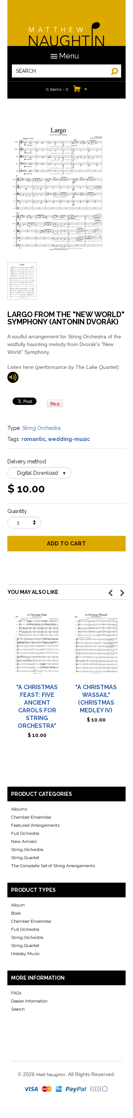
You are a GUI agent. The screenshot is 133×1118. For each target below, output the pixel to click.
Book (16, 913)
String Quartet (25, 857)
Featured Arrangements (35, 825)
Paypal (77, 1089)
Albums (19, 809)
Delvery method (26, 461)
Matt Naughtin (66, 29)
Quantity (17, 511)
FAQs (16, 993)
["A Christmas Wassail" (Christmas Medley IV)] (96, 646)
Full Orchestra (25, 833)
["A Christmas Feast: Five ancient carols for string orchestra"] (37, 646)
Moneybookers (99, 1089)
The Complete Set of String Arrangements (53, 865)
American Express (59, 1089)
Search (18, 1009)
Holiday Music (25, 953)
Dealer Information (29, 1001)
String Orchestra (41, 428)
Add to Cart (66, 543)
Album (18, 905)
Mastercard (47, 1089)
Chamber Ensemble (31, 817)
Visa (32, 1089)
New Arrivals (24, 841)
